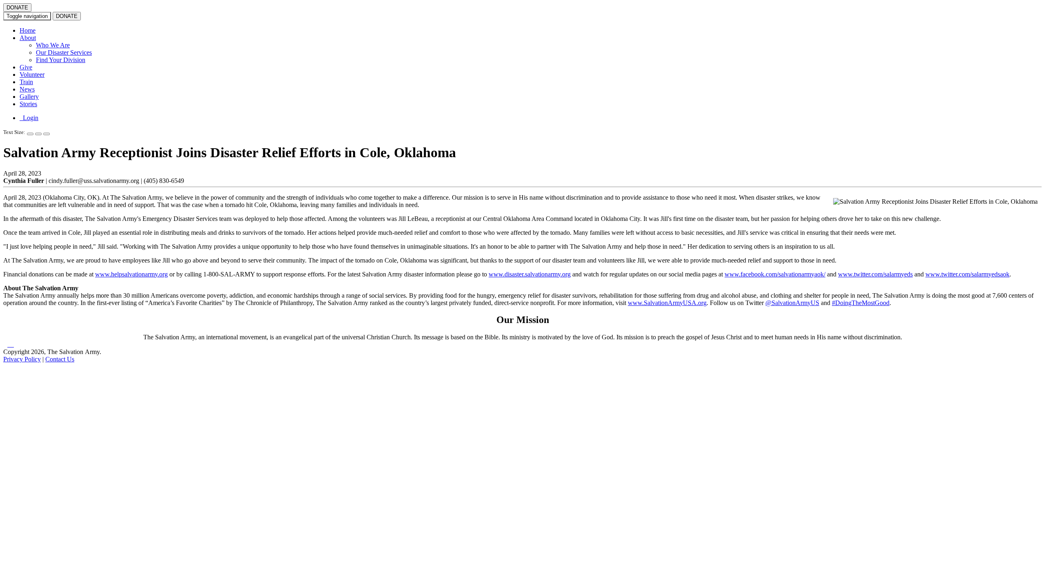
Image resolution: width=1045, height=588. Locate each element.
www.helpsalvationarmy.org (131, 274)
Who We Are (53, 45)
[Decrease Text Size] (38, 134)
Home (28, 30)
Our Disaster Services (64, 52)
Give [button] (26, 67)
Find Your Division (60, 59)
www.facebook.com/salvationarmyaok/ (775, 274)
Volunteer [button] (32, 74)
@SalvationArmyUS (792, 302)
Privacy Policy (22, 359)
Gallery (29, 96)
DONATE (17, 7)
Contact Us (59, 359)
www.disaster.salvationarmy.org (530, 274)
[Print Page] (46, 134)
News (27, 89)
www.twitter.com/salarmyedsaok (967, 274)
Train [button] (26, 81)
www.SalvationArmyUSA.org (667, 302)
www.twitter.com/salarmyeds (875, 274)
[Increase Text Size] (30, 134)
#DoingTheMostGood (860, 302)
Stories (28, 103)
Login (29, 117)
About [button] (28, 37)
